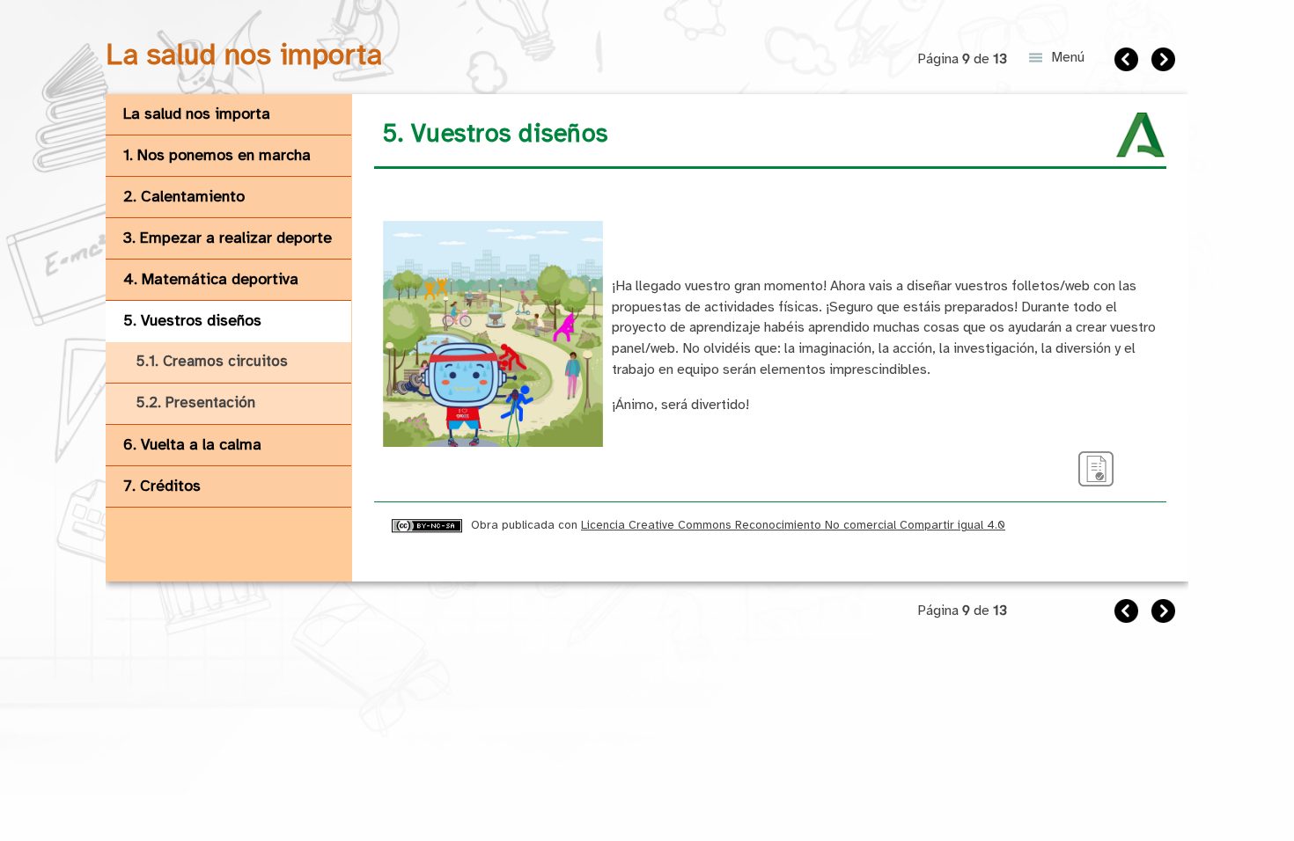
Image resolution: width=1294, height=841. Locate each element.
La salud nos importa (196, 114)
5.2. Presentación (195, 403)
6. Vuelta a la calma (192, 445)
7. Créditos (162, 486)
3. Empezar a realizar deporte (227, 238)
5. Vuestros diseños (192, 321)
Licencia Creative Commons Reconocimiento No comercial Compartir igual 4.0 (793, 525)
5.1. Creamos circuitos (212, 362)
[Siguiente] (1165, 62)
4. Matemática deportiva (210, 280)
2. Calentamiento (184, 197)
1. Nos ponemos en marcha (217, 156)
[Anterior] (1128, 62)
